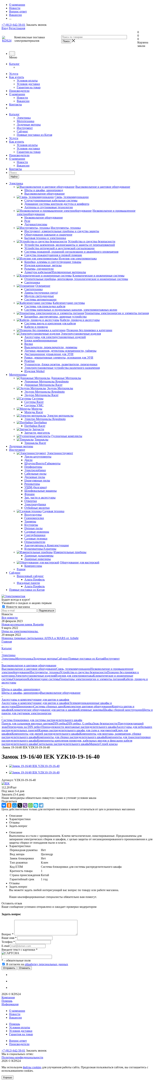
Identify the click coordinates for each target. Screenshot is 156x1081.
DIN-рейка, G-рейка (80, 723)
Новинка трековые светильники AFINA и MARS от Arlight (40, 638)
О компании (17, 94)
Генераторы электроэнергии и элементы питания (92, 679)
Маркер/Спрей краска (103, 744)
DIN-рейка (60, 723)
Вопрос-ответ (18, 1040)
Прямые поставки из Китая (34, 134)
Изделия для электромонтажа (74, 675)
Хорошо (7, 1077)
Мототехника (25, 121)
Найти (14, 176)
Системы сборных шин (48, 706)
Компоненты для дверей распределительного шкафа (46, 733)
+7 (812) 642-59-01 (13, 24)
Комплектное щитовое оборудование (88, 706)
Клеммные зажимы (90, 709)
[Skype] (35, 805)
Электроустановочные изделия (35, 675)
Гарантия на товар (29, 87)
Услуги (13, 73)
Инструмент (25, 128)
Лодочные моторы (29, 124)
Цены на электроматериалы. (20, 631)
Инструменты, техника (45, 672)
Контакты (15, 104)
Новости (22, 97)
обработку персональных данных (46, 964)
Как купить (16, 77)
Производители (19, 90)
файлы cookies (32, 1067)
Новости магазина (17, 606)
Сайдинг (22, 131)
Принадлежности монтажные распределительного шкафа (78, 727)
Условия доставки (28, 84)
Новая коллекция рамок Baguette (23, 624)
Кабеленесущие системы (43, 679)
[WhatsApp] (30, 805)
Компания (8, 997)
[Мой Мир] (14, 805)
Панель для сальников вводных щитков (27, 723)
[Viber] (25, 805)
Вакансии (23, 101)
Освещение (20, 679)
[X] (20, 805)
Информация (10, 1004)
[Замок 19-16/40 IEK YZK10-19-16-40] (34, 766)
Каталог (14, 63)
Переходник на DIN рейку (24, 727)
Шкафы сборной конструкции (122, 709)
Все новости (10, 617)
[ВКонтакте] (4, 805)
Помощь (7, 1000)
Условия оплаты (27, 80)
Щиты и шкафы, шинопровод (21, 692)
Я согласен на (37, 964)
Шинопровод (24, 706)
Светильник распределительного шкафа (63, 744)
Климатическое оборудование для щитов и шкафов (45, 709)
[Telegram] (41, 805)
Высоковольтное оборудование (60, 692)
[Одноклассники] (9, 805)
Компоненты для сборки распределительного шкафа (71, 737)
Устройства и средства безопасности (83, 672)
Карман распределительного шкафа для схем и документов (77, 730)
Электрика (24, 117)
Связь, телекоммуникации (73, 668)
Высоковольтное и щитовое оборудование (29, 668)
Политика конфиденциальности (22, 1057)
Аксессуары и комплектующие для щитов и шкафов (35, 703)
